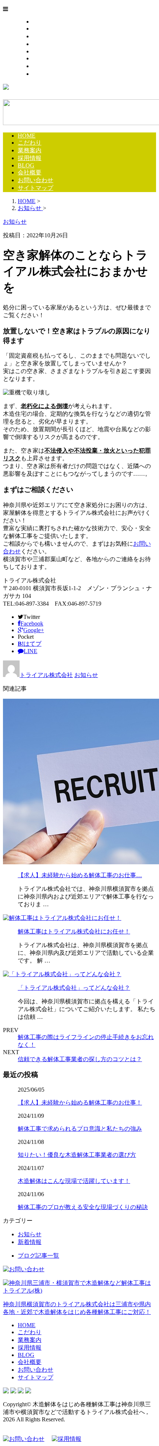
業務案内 (44, 36)
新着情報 (29, 1242)
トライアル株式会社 (46, 675)
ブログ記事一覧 (38, 1255)
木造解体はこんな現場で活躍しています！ (74, 1181)
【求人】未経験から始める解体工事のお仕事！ (80, 1102)
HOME (41, 21)
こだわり (44, 28)
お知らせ (86, 675)
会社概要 (44, 58)
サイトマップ (50, 74)
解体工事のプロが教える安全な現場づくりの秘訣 (83, 1207)
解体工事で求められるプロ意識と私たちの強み (80, 1129)
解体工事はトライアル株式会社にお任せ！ (74, 931)
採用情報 (44, 44)
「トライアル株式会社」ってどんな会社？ (74, 988)
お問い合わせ (50, 66)
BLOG (41, 51)
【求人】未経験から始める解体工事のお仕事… (80, 875)
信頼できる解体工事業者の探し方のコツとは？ (80, 1059)
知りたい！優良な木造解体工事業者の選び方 (77, 1155)
